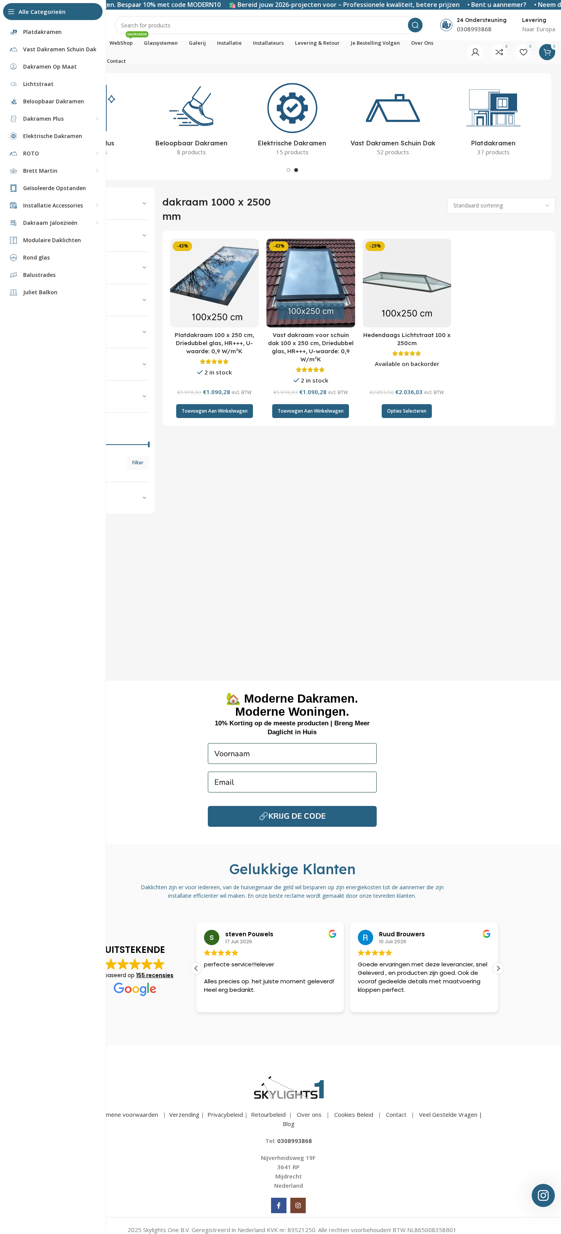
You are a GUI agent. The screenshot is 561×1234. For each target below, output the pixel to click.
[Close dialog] (214, 550)
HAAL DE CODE (280, 702)
